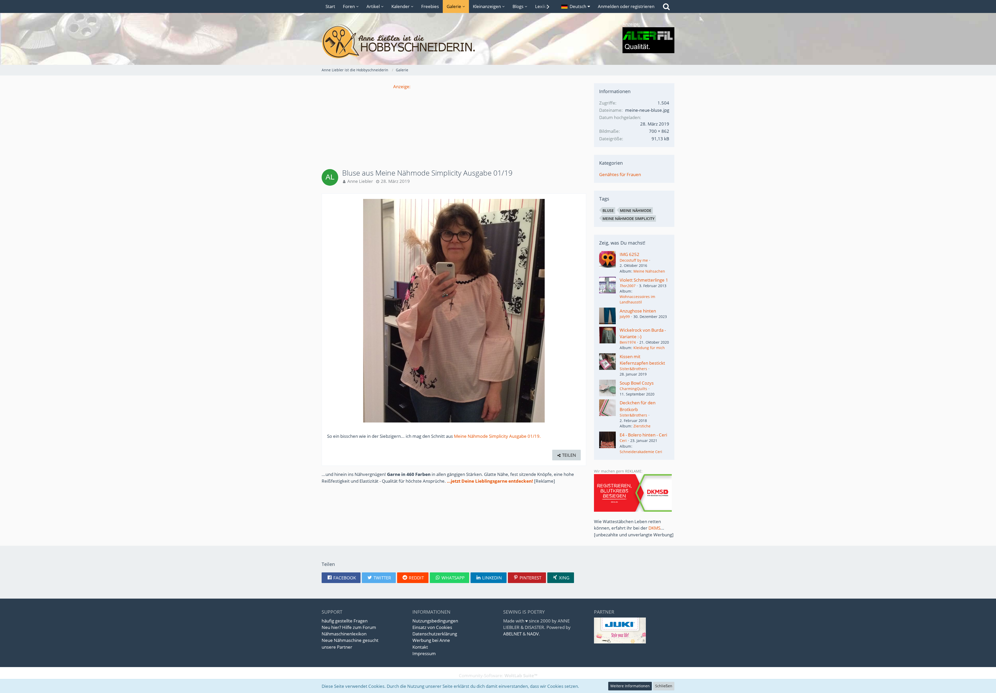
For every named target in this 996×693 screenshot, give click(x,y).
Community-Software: (498, 675)
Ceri (623, 440)
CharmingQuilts (633, 388)
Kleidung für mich (649, 347)
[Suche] (666, 6)
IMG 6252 (629, 254)
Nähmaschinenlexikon (344, 634)
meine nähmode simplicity (628, 218)
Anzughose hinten (638, 311)
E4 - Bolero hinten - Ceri (643, 435)
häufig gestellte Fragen (345, 621)
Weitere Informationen (630, 685)
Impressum (424, 653)
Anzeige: (402, 86)
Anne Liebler (360, 181)
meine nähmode (635, 210)
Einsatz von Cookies (432, 627)
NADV (533, 634)
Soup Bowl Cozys (637, 383)
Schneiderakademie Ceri (641, 451)
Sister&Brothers (633, 368)
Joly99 (625, 316)
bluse (608, 210)
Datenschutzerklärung (434, 634)
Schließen (663, 685)
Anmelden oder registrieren (626, 6)
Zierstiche (642, 426)
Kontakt (420, 647)
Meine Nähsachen (649, 271)
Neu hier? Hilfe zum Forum (349, 627)
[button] (575, 6)
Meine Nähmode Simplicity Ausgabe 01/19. (497, 436)
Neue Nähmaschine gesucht (350, 640)
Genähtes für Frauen (620, 174)
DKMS (654, 528)
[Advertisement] (454, 126)
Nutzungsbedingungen (435, 621)
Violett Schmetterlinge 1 (644, 280)
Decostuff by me (634, 260)
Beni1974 (628, 342)
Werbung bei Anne (431, 640)
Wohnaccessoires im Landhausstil (637, 299)
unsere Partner (337, 647)
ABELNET (512, 634)
